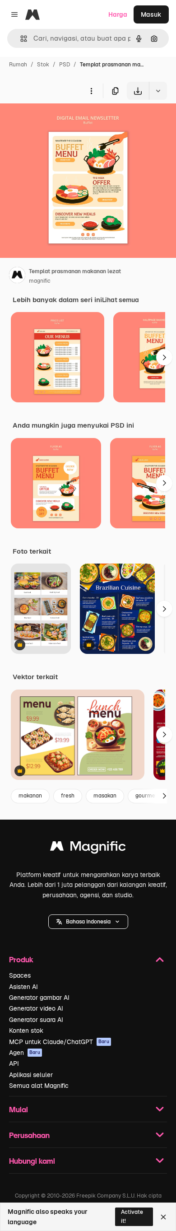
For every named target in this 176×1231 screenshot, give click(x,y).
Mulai (18, 1109)
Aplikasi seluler (31, 1075)
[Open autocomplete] (20, 38)
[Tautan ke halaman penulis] (17, 276)
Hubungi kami (32, 1161)
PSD (64, 64)
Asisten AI (23, 987)
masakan (104, 795)
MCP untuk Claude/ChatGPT (59, 1042)
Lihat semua (120, 300)
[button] (88, 921)
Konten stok (26, 1030)
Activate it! (132, 1216)
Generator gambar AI (39, 997)
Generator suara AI (36, 1020)
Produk (21, 959)
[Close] (163, 1217)
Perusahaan (29, 1135)
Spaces (20, 975)
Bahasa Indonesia (88, 921)
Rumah (18, 64)
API (14, 1063)
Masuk (151, 14)
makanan (30, 795)
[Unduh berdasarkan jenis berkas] (158, 91)
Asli (51, 121)
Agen (24, 1053)
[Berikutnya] (164, 357)
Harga (117, 14)
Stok (43, 64)
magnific (40, 280)
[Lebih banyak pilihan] (91, 91)
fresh (67, 795)
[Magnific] (88, 848)
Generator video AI (36, 1008)
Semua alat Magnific (39, 1086)
